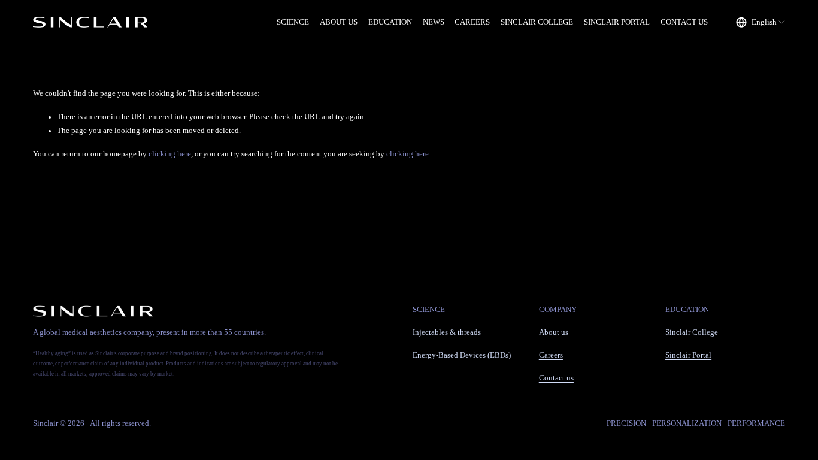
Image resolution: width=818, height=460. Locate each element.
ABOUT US (339, 22)
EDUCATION (390, 22)
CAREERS (472, 22)
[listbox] (760, 22)
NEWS (433, 22)
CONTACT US (684, 22)
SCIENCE (293, 22)
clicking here (170, 154)
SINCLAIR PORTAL (617, 22)
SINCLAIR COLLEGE (537, 22)
